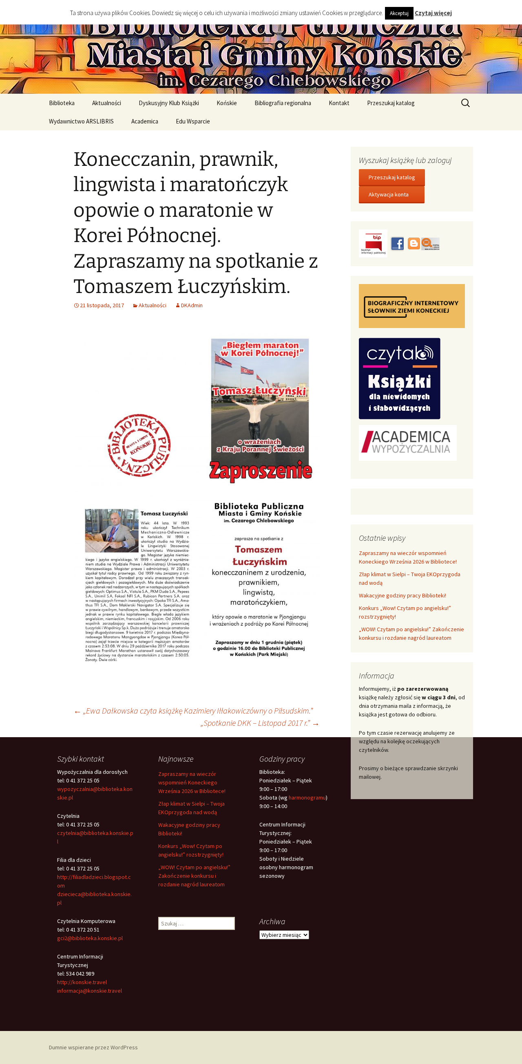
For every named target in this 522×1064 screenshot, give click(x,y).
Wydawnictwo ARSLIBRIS (81, 121)
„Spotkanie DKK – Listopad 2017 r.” (260, 723)
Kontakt (339, 103)
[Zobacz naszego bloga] (413, 243)
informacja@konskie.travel (89, 990)
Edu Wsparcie (193, 121)
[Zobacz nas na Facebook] (397, 243)
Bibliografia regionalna (282, 103)
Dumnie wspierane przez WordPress (93, 1047)
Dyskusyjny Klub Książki (169, 103)
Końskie (227, 103)
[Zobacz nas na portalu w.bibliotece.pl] (430, 243)
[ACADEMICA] (408, 442)
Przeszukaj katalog (391, 103)
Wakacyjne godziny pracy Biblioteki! (402, 595)
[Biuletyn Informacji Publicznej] (374, 243)
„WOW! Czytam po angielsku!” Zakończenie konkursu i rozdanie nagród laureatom (194, 876)
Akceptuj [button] (399, 13)
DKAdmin (192, 305)
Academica (144, 121)
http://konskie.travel (82, 982)
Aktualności (106, 103)
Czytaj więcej (433, 13)
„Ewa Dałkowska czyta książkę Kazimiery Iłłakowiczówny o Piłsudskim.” (193, 710)
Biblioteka (62, 103)
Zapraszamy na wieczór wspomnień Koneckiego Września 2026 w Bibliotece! (192, 782)
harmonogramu (307, 797)
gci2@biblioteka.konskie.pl (90, 938)
